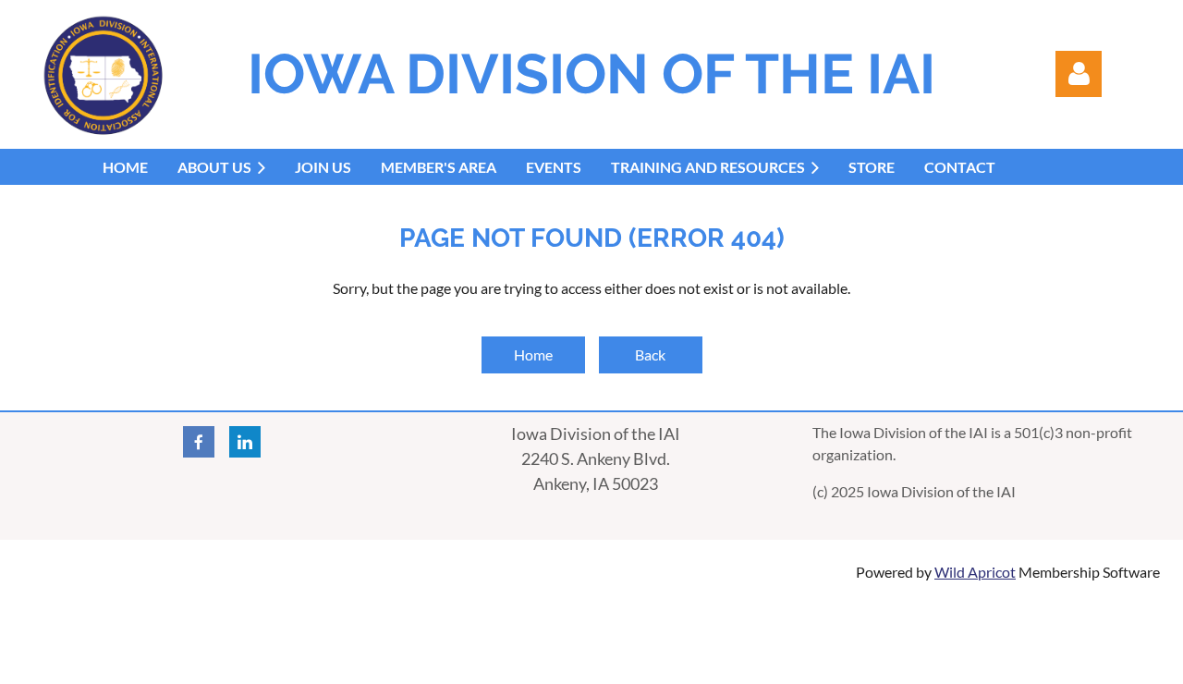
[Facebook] (198, 442)
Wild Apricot (975, 571)
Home (533, 354)
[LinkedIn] (245, 442)
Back (650, 354)
